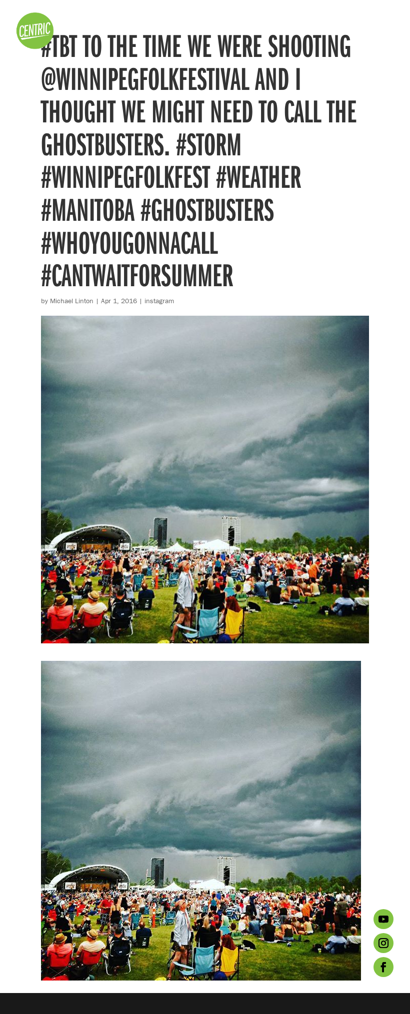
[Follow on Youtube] (384, 919)
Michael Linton (72, 300)
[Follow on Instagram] (384, 943)
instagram (159, 300)
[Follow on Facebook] (384, 967)
